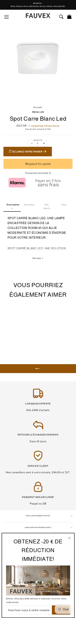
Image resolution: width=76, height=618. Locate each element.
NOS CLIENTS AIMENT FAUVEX (38, 516)
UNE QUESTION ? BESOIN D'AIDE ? (38, 527)
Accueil (37, 107)
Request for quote (38, 163)
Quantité (37, 140)
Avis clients (46, 206)
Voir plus (37, 258)
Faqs (63, 204)
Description (13, 204)
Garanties (29, 204)
